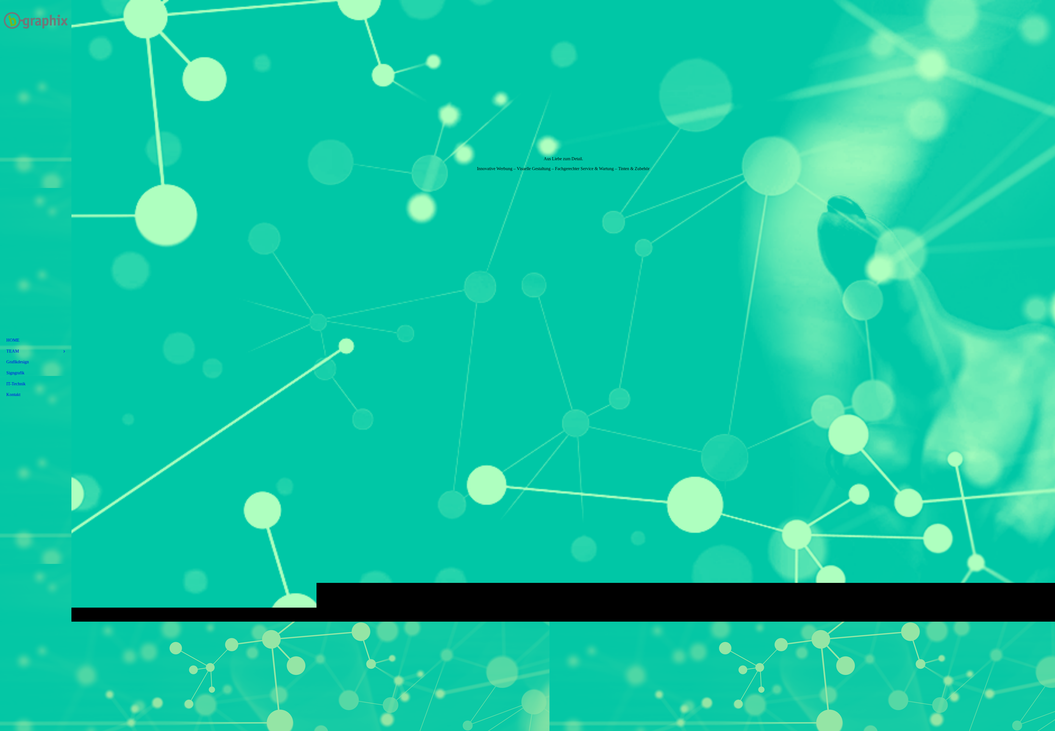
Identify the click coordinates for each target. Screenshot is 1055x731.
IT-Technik (16, 383)
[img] (563, 310)
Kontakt (13, 394)
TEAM (12, 351)
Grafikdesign (17, 361)
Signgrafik (15, 372)
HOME (13, 340)
